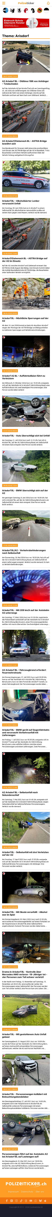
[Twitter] (11, 1200)
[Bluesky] (40, 1200)
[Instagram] (16, 1200)
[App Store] (45, 1200)
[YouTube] (30, 1200)
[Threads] (26, 1200)
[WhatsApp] (35, 1200)
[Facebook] (6, 1200)
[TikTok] (21, 1200)
